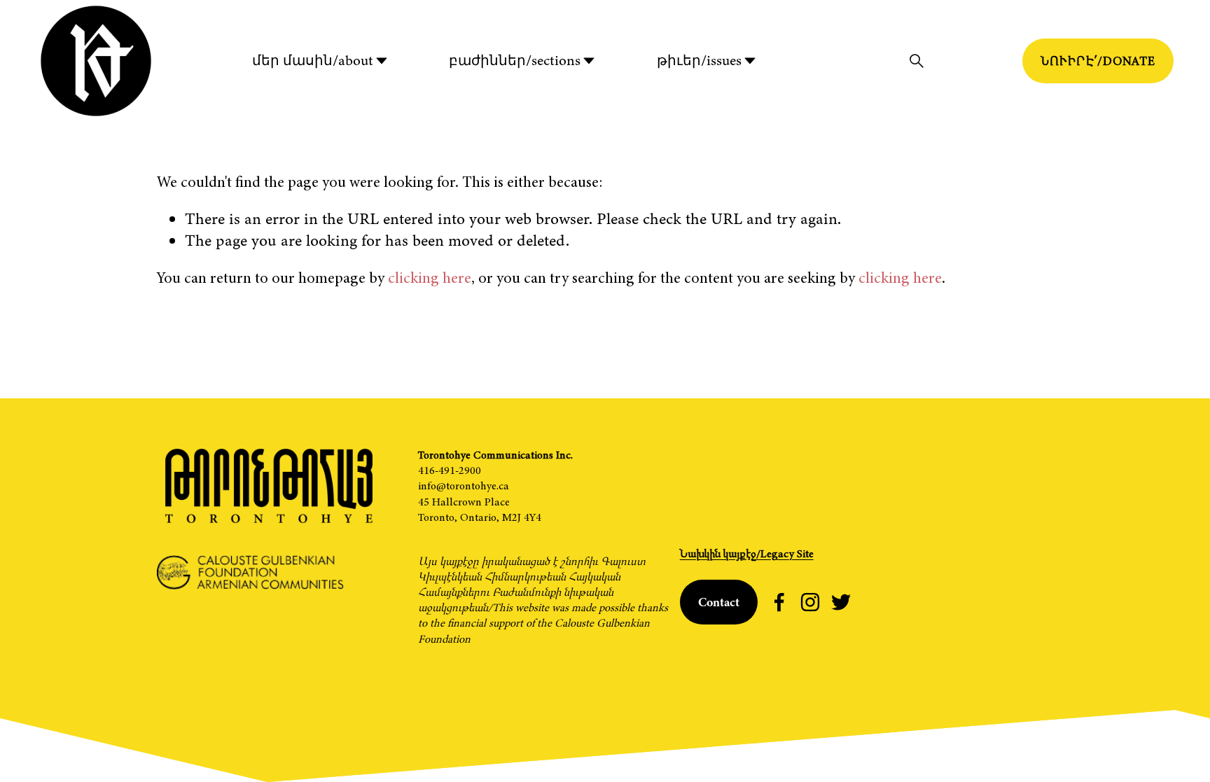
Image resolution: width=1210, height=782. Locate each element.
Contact (718, 602)
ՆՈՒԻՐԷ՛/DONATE (1098, 61)
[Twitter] (841, 602)
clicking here (429, 277)
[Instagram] (810, 602)
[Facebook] (779, 602)
